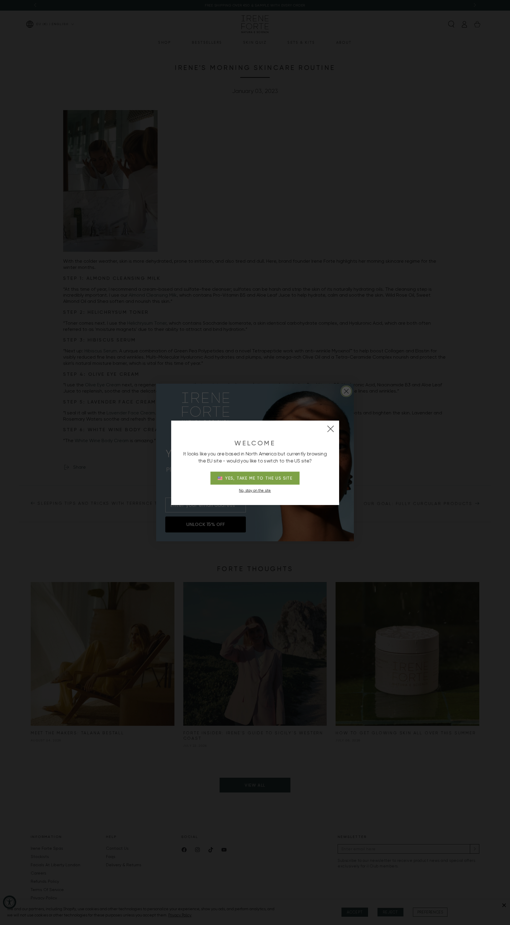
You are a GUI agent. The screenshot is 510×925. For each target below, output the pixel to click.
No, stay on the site (255, 490)
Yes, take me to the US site (259, 478)
